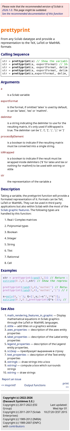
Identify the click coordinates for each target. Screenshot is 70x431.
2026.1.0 (7, 10)
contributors (17, 426)
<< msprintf (8, 385)
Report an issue (11, 379)
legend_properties (18, 344)
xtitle (10, 326)
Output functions (35, 385)
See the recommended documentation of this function (32, 13)
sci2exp (11, 351)
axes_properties (17, 329)
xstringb (12, 362)
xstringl (12, 365)
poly (9, 296)
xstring (8, 280)
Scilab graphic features (15, 210)
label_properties (17, 337)
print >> (66, 385)
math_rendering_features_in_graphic (30, 315)
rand (35, 277)
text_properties (16, 354)
